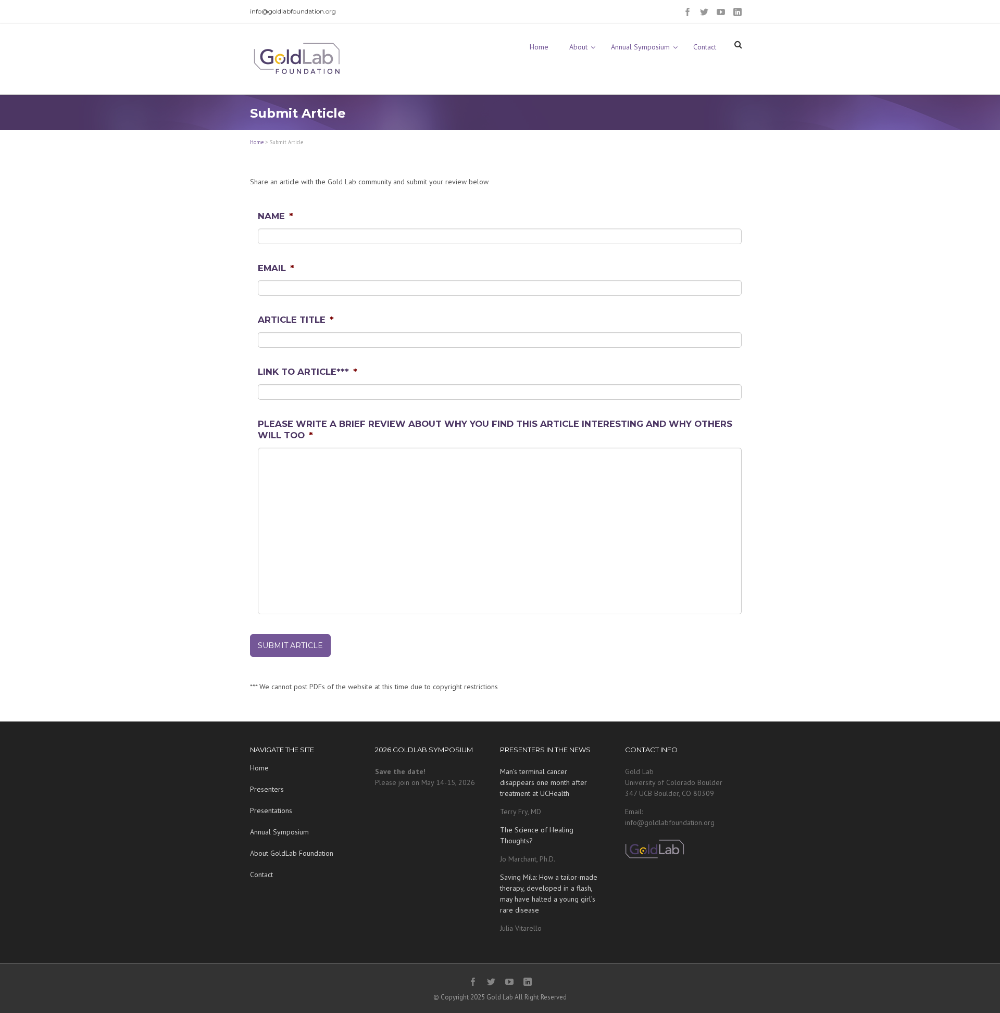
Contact (261, 874)
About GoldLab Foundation (291, 853)
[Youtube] (721, 12)
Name (275, 216)
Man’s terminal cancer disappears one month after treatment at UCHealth (543, 782)
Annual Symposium (279, 832)
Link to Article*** (307, 371)
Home (257, 142)
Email (276, 268)
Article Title (296, 319)
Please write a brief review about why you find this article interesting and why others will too (495, 429)
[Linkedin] (737, 12)
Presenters (267, 789)
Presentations (271, 810)
